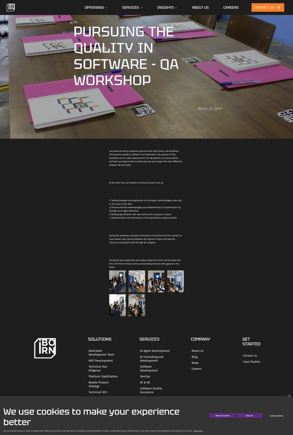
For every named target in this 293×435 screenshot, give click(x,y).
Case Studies (251, 361)
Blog (195, 357)
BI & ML (145, 382)
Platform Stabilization (103, 376)
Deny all (249, 415)
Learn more (198, 431)
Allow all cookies (222, 415)
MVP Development (101, 360)
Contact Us (264, 7)
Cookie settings (276, 415)
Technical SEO (98, 392)
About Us (200, 7)
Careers (197, 369)
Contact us (250, 355)
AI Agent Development (155, 351)
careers (231, 7)
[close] (289, 396)
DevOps (145, 376)
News (195, 363)
